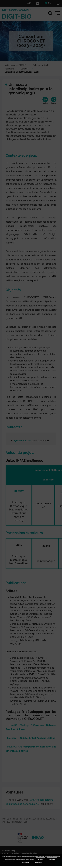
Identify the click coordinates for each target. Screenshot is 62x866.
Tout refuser (52, 859)
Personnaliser (38, 862)
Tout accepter (25, 862)
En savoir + (41, 859)
